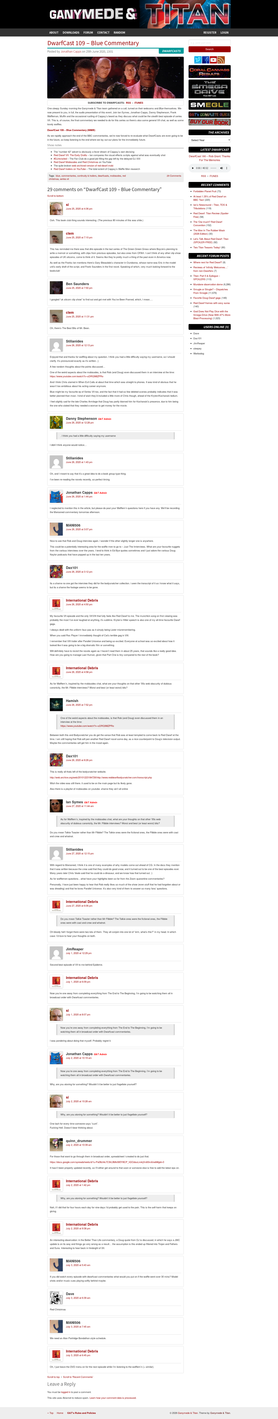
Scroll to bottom (55, 195)
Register (210, 32)
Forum (88, 32)
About (54, 32)
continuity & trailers (87, 175)
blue (58, 175)
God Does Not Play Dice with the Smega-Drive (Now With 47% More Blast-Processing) (211, 315)
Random (119, 32)
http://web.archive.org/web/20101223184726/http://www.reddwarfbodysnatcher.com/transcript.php (101, 777)
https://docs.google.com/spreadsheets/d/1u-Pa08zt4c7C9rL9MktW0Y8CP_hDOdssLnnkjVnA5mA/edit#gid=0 (107, 1162)
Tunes (138, 102)
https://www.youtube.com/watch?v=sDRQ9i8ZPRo (76, 376)
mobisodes (115, 175)
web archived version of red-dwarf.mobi (92, 165)
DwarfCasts (171, 51)
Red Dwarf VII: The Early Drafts (70, 155)
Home (60, 1412)
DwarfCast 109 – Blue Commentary (93, 43)
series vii (64, 178)
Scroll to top (53, 1376)
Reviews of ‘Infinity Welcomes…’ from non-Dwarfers (210, 269)
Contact (103, 32)
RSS (128, 102)
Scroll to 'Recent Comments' (78, 1376)
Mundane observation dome (208, 284)
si (67, 204)
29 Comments (174, 175)
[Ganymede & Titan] (139, 13)
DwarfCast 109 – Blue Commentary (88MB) (71, 130)
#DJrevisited (60, 158)
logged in (65, 1392)
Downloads (71, 32)
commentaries (68, 175)
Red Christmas (90, 162)
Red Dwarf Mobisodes (65, 162)
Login (225, 32)
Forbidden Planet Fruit (205, 191)
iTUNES (213, 176)
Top (51, 1412)
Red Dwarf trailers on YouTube (70, 169)
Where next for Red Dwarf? (208, 262)
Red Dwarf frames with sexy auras (211, 303)
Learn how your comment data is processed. (113, 1397)
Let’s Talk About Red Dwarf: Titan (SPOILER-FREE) (210, 240)
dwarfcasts (103, 175)
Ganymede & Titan (188, 1412)
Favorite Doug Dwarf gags (207, 297)
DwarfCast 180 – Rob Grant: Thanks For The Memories (209, 158)
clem (70, 233)
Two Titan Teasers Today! (207, 247)
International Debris (82, 600)
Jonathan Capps (71, 51)
